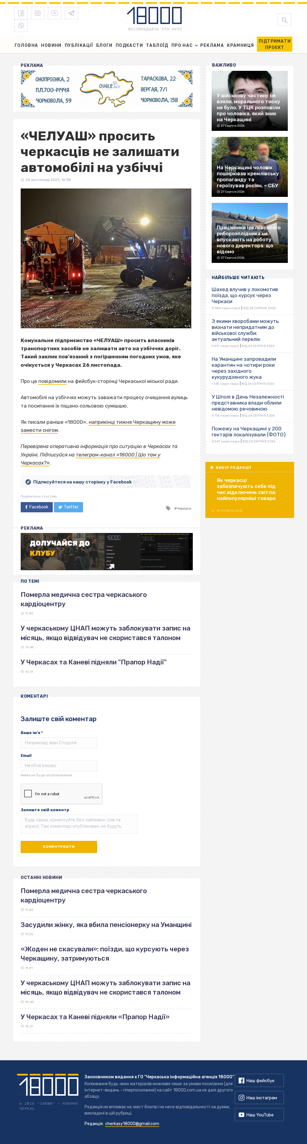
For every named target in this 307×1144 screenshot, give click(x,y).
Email (26, 755)
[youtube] (54, 13)
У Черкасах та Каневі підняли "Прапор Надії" (94, 662)
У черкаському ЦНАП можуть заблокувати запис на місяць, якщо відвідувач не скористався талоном (105, 987)
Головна (26, 45)
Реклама (212, 45)
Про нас (182, 45)
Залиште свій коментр (45, 810)
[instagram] (37, 13)
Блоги (104, 45)
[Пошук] (284, 19)
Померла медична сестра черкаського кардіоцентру (84, 895)
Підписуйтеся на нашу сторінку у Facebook (82, 482)
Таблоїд (157, 45)
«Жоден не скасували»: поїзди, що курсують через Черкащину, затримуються (105, 953)
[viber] (21, 26)
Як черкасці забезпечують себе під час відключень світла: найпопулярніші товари (246, 489)
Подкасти (129, 45)
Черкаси (184, 508)
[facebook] (21, 13)
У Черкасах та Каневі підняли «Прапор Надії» (95, 1017)
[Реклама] (107, 88)
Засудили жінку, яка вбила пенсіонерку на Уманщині (106, 925)
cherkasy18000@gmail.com (132, 1123)
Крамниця (240, 45)
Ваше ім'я (32, 732)
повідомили (52, 381)
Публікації (79, 45)
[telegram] (71, 13)
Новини (51, 45)
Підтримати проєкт (275, 44)
